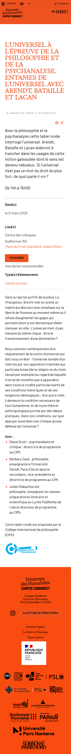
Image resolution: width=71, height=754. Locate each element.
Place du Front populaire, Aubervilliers (33, 246)
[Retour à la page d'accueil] (12, 13)
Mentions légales (35, 627)
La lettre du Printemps (40, 613)
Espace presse (35, 637)
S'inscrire (16, 258)
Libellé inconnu (16, 283)
